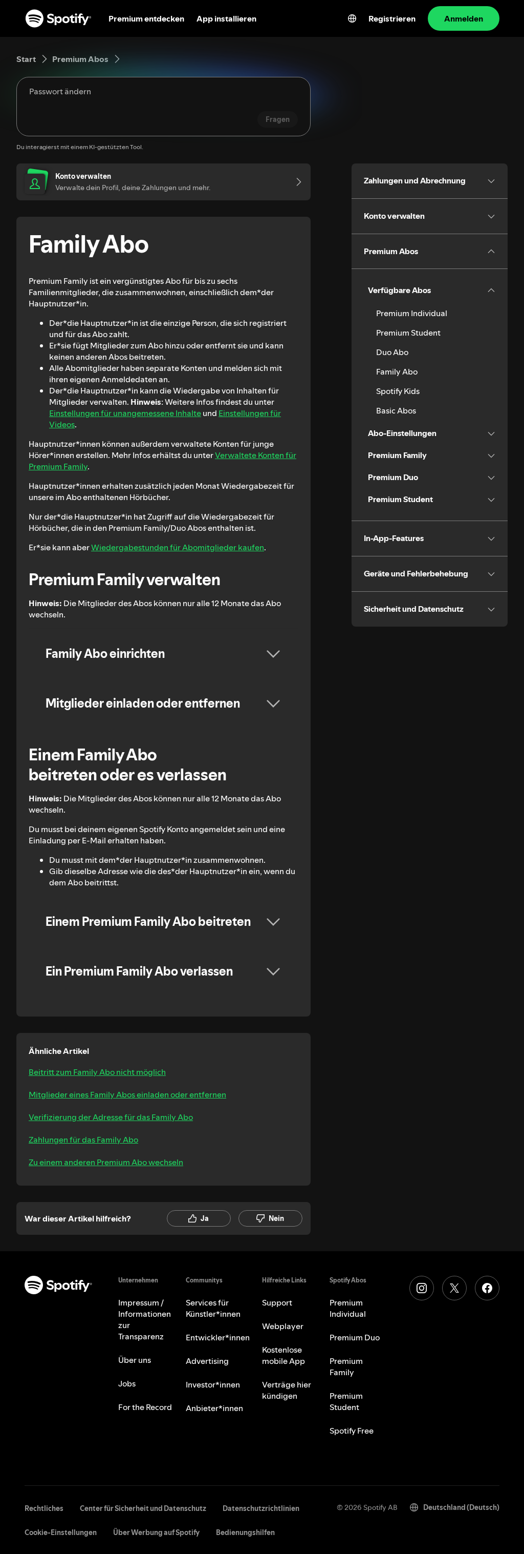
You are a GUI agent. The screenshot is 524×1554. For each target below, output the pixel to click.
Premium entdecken (146, 18)
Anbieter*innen (214, 1408)
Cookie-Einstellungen (61, 1532)
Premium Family (346, 1366)
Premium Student (408, 332)
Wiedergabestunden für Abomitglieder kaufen (177, 547)
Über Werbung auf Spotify (156, 1532)
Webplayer (282, 1326)
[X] (454, 1288)
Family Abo (397, 371)
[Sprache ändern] (352, 18)
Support (277, 1302)
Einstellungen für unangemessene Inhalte (125, 413)
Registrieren (392, 18)
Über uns (134, 1359)
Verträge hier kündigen (286, 1390)
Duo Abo (392, 352)
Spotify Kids (398, 391)
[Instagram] (421, 1288)
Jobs (127, 1383)
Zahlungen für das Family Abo (83, 1139)
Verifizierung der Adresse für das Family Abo (111, 1117)
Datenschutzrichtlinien (261, 1508)
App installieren (226, 18)
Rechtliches (44, 1508)
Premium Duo (355, 1337)
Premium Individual (411, 313)
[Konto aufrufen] (295, 182)
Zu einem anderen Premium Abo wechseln (106, 1162)
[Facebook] (487, 1288)
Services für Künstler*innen (213, 1308)
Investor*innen (213, 1384)
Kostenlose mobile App (283, 1355)
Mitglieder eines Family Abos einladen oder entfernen (127, 1094)
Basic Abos (396, 410)
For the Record (145, 1407)
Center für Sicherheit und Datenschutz (143, 1508)
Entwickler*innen (218, 1337)
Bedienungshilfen (245, 1532)
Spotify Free (352, 1430)
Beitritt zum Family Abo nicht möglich (97, 1072)
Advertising (207, 1360)
